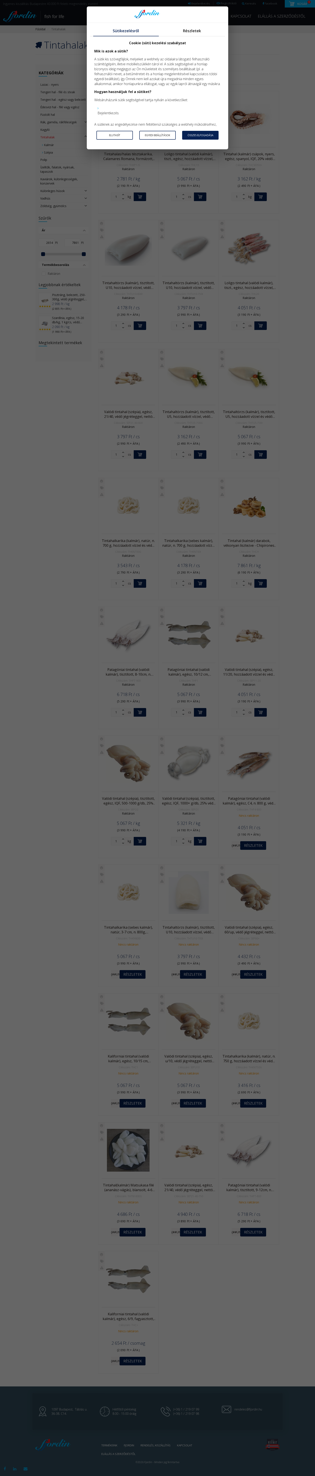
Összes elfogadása (200, 135)
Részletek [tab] (192, 30)
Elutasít (114, 135)
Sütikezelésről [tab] (126, 30)
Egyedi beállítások (157, 135)
